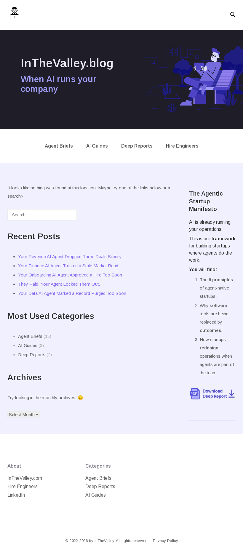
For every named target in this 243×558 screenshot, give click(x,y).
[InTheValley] (14, 15)
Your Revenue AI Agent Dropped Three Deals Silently (70, 256)
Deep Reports (137, 145)
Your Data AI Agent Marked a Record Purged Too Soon (72, 293)
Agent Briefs (59, 145)
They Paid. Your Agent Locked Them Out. (59, 284)
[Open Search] (233, 15)
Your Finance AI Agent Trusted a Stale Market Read (68, 265)
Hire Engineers (182, 145)
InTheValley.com (24, 478)
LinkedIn (16, 495)
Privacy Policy (165, 540)
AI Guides (97, 145)
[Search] (63, 217)
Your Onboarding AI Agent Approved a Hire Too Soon (70, 274)
